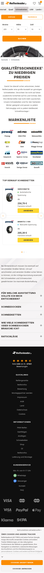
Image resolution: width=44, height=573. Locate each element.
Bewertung (22, 389)
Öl (22, 448)
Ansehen (28, 211)
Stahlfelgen (22, 432)
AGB (22, 401)
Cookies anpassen (22, 569)
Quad (11, 9)
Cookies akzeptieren (22, 562)
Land (22, 405)
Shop (22, 444)
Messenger (22, 481)
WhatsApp (21, 475)
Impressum (22, 397)
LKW (31, 9)
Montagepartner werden (22, 393)
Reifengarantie (22, 380)
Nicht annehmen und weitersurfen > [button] (29, 530)
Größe (11, 17)
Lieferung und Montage (22, 457)
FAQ (22, 490)
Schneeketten (21, 9)
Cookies (22, 414)
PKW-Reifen (22, 427)
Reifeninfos (22, 384)
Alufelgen (22, 436)
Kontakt (22, 486)
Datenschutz (22, 409)
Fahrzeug (32, 17)
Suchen (22, 39)
